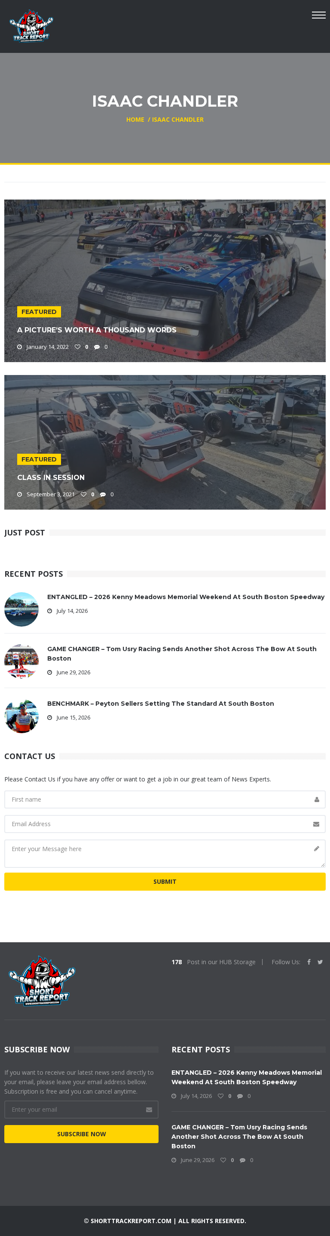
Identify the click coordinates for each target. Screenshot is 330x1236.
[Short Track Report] (31, 25)
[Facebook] (309, 962)
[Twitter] (320, 962)
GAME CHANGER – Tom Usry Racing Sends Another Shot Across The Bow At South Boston (239, 1136)
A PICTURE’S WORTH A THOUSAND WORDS (97, 330)
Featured (39, 312)
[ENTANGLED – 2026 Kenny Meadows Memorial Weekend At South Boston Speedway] (21, 609)
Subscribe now (81, 1134)
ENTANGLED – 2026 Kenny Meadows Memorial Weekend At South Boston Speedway (185, 597)
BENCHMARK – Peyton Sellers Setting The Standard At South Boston (160, 703)
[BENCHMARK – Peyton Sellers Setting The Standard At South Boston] (21, 715)
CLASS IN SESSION (51, 477)
